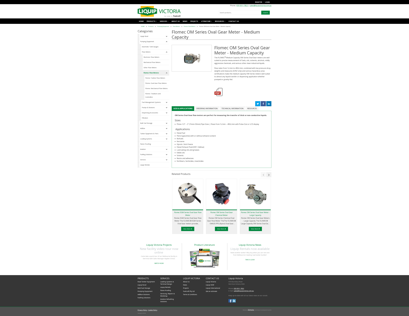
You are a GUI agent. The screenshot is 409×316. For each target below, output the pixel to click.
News (185, 21)
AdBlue (142, 128)
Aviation (143, 149)
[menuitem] (144, 26)
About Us (186, 282)
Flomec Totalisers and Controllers (153, 95)
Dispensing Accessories (150, 113)
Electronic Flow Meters (151, 57)
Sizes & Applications (182, 108)
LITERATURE (205, 21)
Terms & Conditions (190, 294)
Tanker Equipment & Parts (149, 134)
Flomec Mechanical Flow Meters (156, 88)
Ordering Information (207, 108)
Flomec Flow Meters (189, 26)
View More (187, 229)
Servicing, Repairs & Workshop (167, 295)
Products (151, 21)
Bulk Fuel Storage (146, 123)
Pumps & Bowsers (148, 107)
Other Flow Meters (150, 68)
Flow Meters (176, 26)
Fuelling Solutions (146, 154)
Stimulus (251, 310)
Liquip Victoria (211, 282)
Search (265, 13)
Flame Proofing (145, 144)
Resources (219, 21)
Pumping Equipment (163, 26)
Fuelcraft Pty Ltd (189, 291)
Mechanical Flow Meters (152, 62)
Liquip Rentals (145, 165)
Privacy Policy (142, 310)
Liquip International (213, 288)
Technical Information (232, 108)
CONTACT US (233, 21)
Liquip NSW (210, 285)
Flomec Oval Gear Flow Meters (156, 83)
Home (141, 21)
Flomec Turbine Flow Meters (155, 78)
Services (143, 160)
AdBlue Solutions (144, 294)
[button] (263, 174)
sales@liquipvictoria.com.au (260, 5)
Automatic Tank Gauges (150, 47)
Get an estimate (211, 291)
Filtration (145, 118)
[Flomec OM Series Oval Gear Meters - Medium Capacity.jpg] (192, 58)
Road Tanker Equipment (146, 282)
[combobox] (240, 13)
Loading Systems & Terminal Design (167, 283)
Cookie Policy (152, 310)
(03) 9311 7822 (242, 5)
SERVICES (163, 21)
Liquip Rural (144, 36)
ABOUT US (175, 21)
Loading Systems (146, 139)
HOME (143, 26)
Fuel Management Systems (151, 102)
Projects (194, 21)
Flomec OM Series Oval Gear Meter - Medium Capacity (214, 26)
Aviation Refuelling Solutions (167, 300)
